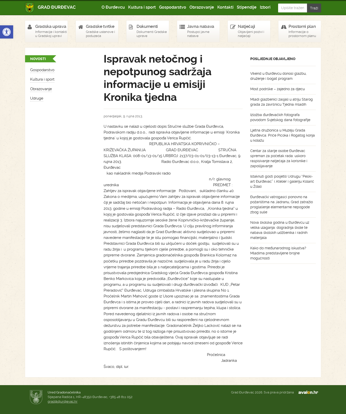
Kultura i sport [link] (142, 7)
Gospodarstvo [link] (172, 7)
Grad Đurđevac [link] (50, 8)
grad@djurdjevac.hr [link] (63, 401)
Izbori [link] (265, 7)
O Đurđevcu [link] (113, 7)
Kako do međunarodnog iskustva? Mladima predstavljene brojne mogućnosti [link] (278, 253)
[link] (6, 32)
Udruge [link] (36, 98)
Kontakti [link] (225, 7)
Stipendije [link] (247, 7)
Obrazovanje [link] (201, 7)
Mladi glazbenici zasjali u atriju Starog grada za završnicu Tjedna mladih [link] (281, 101)
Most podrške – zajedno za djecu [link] (277, 89)
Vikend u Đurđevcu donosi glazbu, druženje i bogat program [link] (278, 76)
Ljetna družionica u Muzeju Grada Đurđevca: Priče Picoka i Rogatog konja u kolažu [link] (282, 135)
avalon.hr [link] (309, 392)
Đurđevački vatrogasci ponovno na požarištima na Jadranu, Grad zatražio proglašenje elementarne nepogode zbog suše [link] (281, 204)
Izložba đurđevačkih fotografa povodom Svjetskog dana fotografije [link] (280, 117)
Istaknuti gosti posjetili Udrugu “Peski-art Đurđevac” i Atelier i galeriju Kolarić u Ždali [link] (282, 181)
